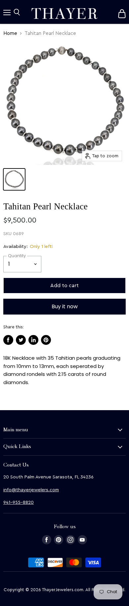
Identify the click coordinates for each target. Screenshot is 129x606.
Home (10, 33)
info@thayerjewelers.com (31, 490)
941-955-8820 (18, 502)
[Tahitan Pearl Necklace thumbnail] (14, 179)
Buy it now (65, 306)
